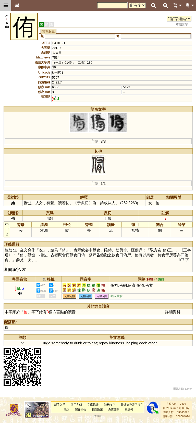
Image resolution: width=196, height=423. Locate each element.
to (71, 343)
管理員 (97, 416)
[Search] (153, 5)
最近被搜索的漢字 (132, 404)
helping (132, 343)
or (85, 343)
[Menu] (5, 5)
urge (46, 343)
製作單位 (80, 409)
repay (103, 343)
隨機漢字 (109, 404)
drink (78, 343)
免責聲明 (113, 409)
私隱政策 (97, 409)
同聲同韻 (70, 296)
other (152, 343)
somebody (60, 343)
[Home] (16, 5)
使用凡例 (76, 404)
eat (94, 343)
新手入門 (59, 404)
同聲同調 (102, 296)
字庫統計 (93, 404)
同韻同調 (86, 296)
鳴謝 (66, 409)
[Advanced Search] (165, 5)
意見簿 (129, 409)
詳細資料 (172, 312)
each (143, 343)
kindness (116, 343)
